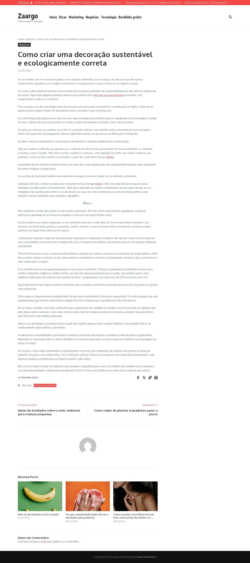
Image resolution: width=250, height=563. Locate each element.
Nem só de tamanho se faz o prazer (38, 514)
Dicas (63, 17)
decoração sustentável (45, 385)
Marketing (76, 17)
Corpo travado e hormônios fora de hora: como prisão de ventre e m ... (133, 516)
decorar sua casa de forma (109, 95)
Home (21, 39)
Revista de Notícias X (146, 557)
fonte (110, 157)
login (44, 541)
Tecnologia (108, 17)
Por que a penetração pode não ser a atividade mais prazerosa (87, 516)
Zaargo (28, 15)
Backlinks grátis (130, 17)
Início (53, 17)
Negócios (92, 17)
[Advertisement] (200, 89)
